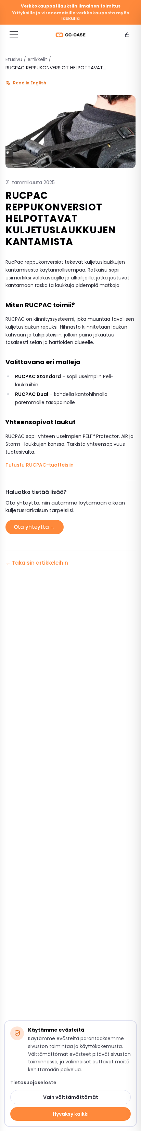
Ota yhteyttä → (34, 526)
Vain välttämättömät (70, 1097)
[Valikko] (14, 35)
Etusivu (13, 59)
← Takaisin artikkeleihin (36, 562)
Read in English (29, 83)
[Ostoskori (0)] (127, 35)
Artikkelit (37, 59)
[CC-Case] (71, 35)
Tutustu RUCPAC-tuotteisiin (39, 464)
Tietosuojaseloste (33, 1082)
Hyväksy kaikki (71, 1114)
